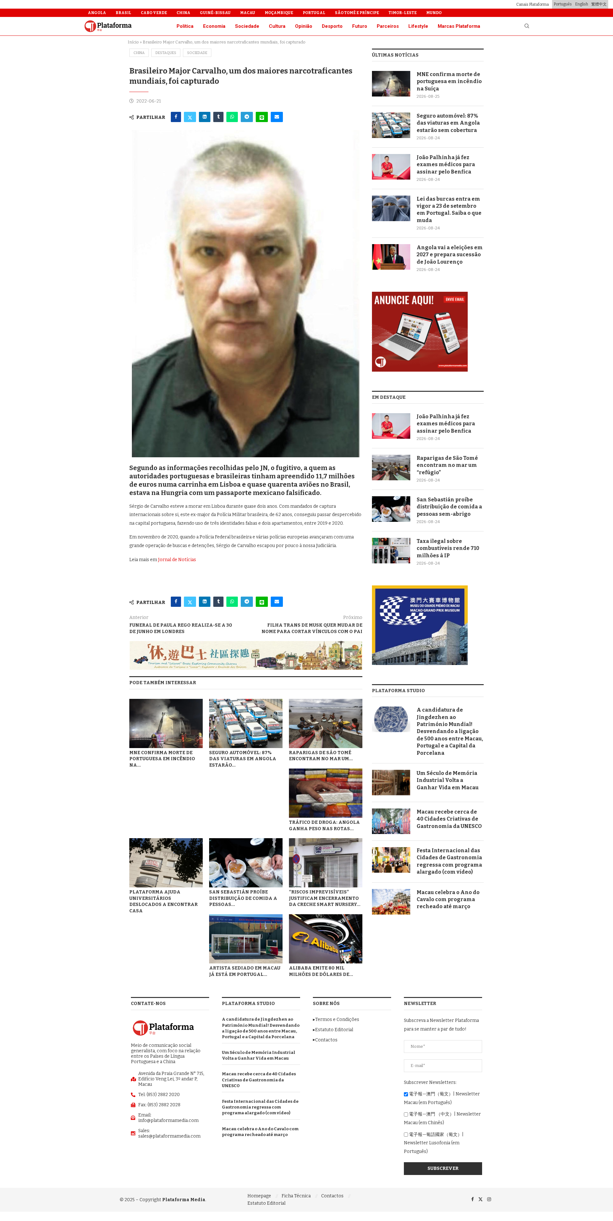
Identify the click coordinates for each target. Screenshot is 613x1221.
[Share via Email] (277, 117)
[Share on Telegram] (247, 117)
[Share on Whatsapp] (232, 117)
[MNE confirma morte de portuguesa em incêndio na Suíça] (166, 723)
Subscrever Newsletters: (430, 1082)
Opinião (303, 26)
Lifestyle (418, 26)
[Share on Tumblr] (218, 117)
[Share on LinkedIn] (204, 117)
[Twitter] (480, 1199)
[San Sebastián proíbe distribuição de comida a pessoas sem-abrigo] (246, 862)
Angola (97, 13)
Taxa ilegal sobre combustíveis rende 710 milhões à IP (448, 548)
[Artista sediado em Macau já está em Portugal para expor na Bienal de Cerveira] (246, 938)
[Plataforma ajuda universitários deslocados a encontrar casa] (166, 862)
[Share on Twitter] (190, 117)
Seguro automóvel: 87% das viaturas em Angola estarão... (242, 759)
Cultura (277, 26)
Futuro (359, 26)
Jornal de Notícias (177, 559)
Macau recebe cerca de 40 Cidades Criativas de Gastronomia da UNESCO (449, 819)
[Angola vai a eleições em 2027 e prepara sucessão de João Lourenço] (391, 257)
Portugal (314, 13)
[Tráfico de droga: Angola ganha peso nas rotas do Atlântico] (325, 793)
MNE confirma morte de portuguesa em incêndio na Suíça (449, 81)
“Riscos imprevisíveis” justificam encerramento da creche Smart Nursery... (324, 898)
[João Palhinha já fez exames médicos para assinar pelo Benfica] (391, 167)
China (183, 13)
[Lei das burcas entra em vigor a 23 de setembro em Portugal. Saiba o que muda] (391, 208)
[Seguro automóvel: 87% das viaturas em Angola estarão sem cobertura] (246, 723)
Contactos (332, 1196)
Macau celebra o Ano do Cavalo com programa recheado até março (448, 899)
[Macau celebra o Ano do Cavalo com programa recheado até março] (391, 902)
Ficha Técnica (296, 1196)
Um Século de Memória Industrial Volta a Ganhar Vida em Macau (448, 780)
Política (185, 26)
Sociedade (247, 26)
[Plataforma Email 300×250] (420, 294)
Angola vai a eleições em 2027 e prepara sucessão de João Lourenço (450, 254)
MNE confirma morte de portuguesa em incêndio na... (162, 759)
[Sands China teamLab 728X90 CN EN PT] (246, 643)
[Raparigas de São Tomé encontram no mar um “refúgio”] (325, 723)
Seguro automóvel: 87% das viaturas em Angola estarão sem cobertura (448, 123)
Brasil (123, 13)
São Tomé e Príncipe (357, 13)
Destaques (165, 53)
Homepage (259, 1196)
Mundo (434, 13)
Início (133, 42)
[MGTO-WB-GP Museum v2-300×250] (420, 588)
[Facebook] (472, 1199)
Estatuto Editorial (266, 1203)
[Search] (527, 26)
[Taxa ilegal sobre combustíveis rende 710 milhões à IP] (391, 550)
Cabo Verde (154, 13)
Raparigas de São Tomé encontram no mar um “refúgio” (447, 465)
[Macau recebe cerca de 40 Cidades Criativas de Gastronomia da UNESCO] (391, 821)
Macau (247, 13)
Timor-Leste (403, 13)
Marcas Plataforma (459, 26)
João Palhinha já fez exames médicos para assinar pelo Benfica (446, 164)
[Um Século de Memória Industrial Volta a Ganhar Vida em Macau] (391, 782)
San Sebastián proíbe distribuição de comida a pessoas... (243, 898)
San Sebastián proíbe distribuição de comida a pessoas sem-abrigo (449, 507)
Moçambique (279, 13)
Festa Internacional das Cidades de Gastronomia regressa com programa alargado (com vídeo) (449, 861)
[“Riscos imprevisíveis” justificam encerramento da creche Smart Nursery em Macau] (325, 862)
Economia (214, 26)
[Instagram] (489, 1199)
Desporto (332, 26)
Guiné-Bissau (215, 13)
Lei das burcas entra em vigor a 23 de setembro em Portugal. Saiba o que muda (449, 209)
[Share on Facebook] (176, 117)
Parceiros (388, 26)
